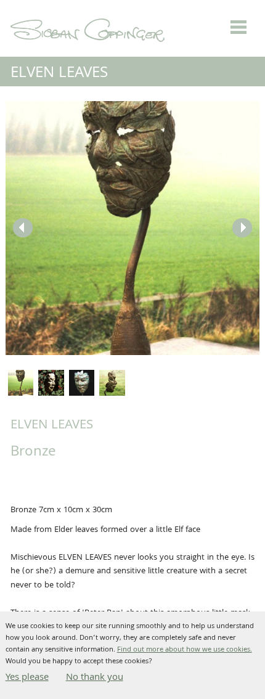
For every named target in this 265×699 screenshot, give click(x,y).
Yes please (27, 678)
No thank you (94, 678)
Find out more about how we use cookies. (184, 650)
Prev (23, 228)
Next (242, 228)
